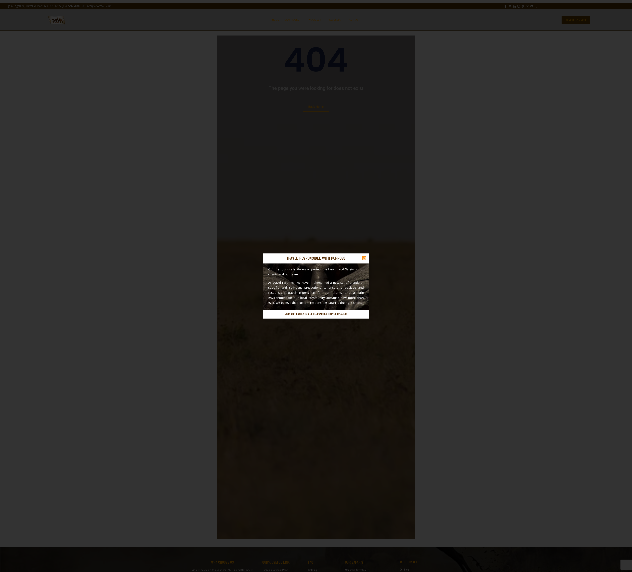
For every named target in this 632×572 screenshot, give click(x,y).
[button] (364, 258)
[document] (316, 286)
